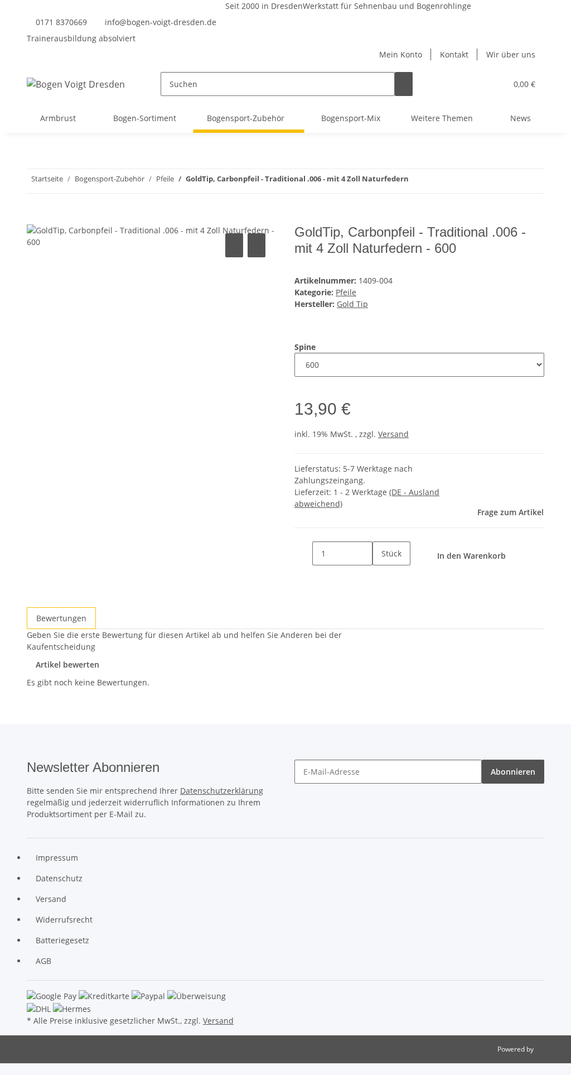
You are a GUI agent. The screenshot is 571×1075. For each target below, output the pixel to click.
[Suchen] (404, 84)
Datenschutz (59, 878)
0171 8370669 (61, 22)
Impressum (57, 857)
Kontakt (454, 54)
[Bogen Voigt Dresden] (76, 84)
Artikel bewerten (67, 664)
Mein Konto (400, 54)
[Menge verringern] (303, 553)
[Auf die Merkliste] (256, 245)
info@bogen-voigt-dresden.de (160, 22)
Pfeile (346, 292)
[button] (476, 84)
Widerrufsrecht (64, 919)
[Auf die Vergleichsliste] (234, 245)
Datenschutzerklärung (221, 790)
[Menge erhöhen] (381, 577)
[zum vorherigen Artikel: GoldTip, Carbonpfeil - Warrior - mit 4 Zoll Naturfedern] (438, 181)
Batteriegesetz (62, 940)
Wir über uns (510, 54)
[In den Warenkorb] (36, 218)
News (520, 118)
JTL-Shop (548, 1049)
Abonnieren (513, 771)
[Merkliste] (493, 84)
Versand (393, 434)
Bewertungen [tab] (61, 618)
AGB (43, 961)
